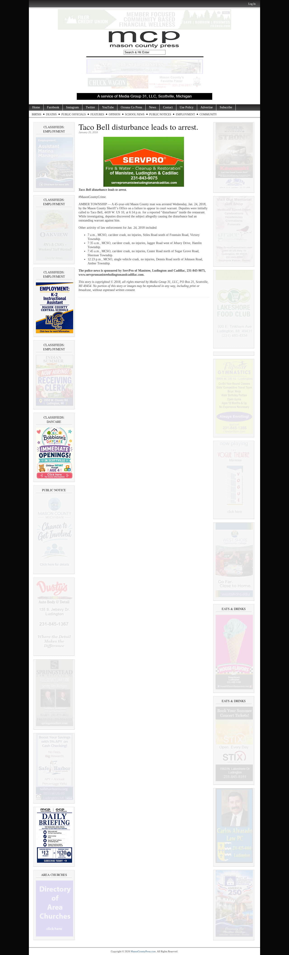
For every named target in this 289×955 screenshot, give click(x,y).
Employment (185, 114)
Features (97, 114)
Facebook (53, 107)
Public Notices (160, 114)
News (152, 107)
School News (134, 114)
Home (36, 107)
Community (208, 114)
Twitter (90, 107)
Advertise (206, 107)
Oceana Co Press (131, 107)
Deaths (51, 114)
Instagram (72, 107)
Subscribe (226, 107)
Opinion (114, 114)
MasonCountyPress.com (143, 951)
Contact (168, 107)
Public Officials (73, 114)
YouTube (108, 107)
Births (36, 114)
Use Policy (186, 107)
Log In (252, 3)
